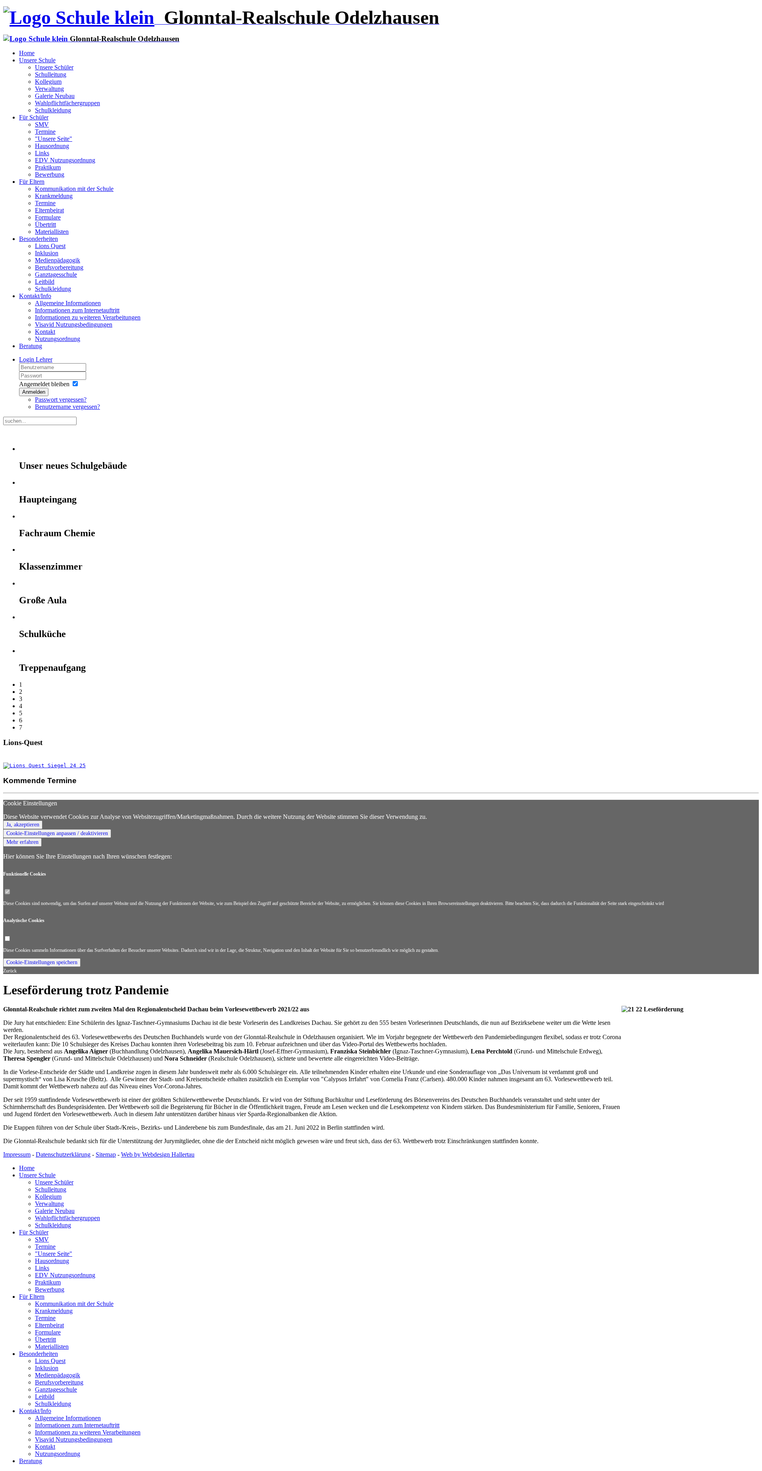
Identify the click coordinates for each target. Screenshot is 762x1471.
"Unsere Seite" (53, 138)
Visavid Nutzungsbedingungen (73, 324)
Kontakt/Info (35, 296)
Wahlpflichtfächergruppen (67, 103)
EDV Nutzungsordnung (65, 160)
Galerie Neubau (55, 95)
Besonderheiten (38, 238)
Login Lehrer (35, 359)
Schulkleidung (53, 110)
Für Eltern (31, 181)
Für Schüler (33, 117)
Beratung (30, 346)
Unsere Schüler (54, 67)
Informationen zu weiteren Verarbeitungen (87, 317)
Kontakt (45, 331)
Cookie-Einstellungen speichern (41, 962)
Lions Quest (50, 246)
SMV (42, 124)
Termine (45, 131)
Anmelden (33, 392)
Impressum (17, 1154)
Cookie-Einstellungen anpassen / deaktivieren (57, 833)
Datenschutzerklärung (63, 1154)
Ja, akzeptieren (22, 825)
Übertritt (45, 224)
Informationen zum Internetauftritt (77, 310)
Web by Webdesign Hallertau (157, 1154)
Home (27, 53)
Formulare (48, 217)
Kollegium (48, 81)
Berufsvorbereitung (59, 267)
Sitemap (106, 1154)
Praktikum (48, 167)
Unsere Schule (37, 60)
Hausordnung (52, 145)
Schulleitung (50, 74)
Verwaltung (49, 88)
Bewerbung (49, 174)
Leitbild (44, 281)
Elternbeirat (49, 210)
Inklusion (46, 253)
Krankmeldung (54, 196)
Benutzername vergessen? (67, 406)
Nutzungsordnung (57, 338)
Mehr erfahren (22, 842)
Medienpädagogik (57, 260)
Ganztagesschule (56, 274)
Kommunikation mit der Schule (74, 188)
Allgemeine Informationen (68, 303)
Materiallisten (52, 231)
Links (42, 153)
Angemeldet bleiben (44, 384)
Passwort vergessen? (61, 399)
